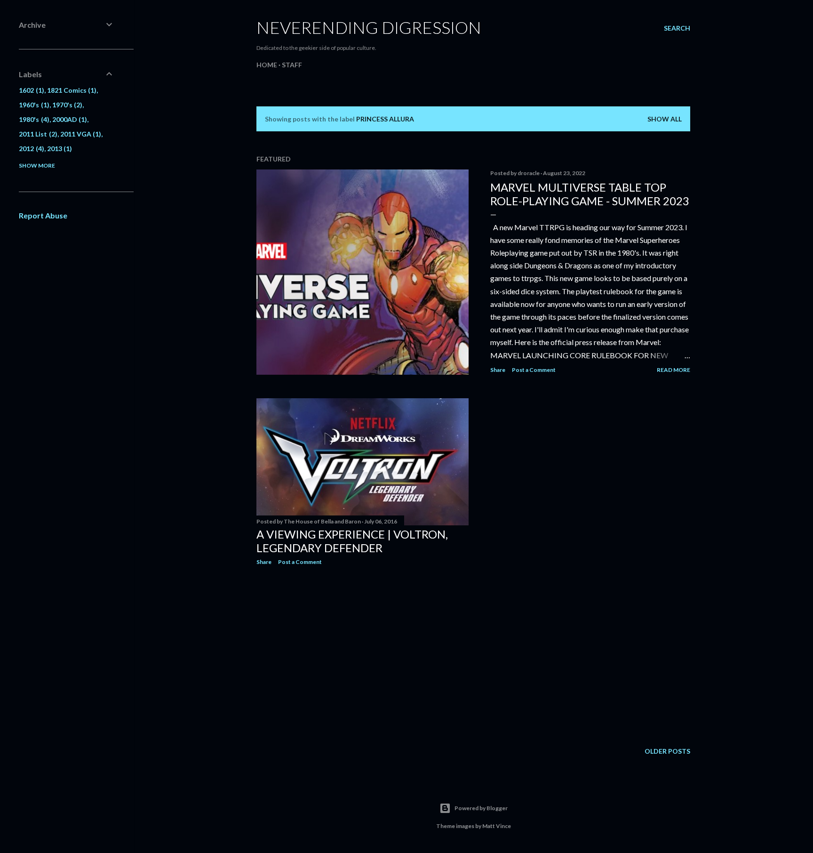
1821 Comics (71, 90)
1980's (33, 119)
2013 (58, 149)
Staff (292, 65)
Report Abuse (43, 215)
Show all (664, 119)
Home (266, 65)
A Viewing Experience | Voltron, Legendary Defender (352, 541)
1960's (33, 105)
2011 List (37, 134)
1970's (66, 105)
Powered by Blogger (481, 808)
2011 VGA (79, 134)
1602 (30, 90)
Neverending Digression (368, 27)
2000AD (68, 119)
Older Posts (667, 751)
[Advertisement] (362, 655)
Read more (673, 369)
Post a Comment (534, 369)
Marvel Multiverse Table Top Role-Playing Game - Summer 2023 (589, 194)
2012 (30, 149)
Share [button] (497, 369)
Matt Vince (496, 825)
